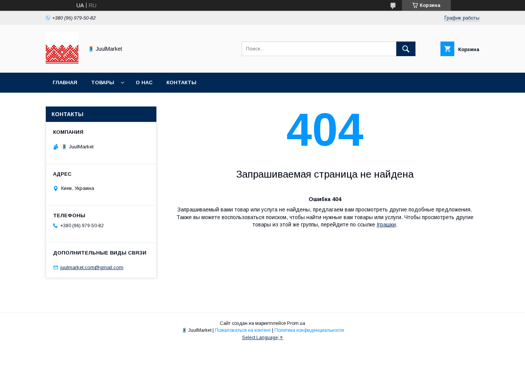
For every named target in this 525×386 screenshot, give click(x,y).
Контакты (181, 82)
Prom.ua (296, 323)
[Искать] (405, 49)
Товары (102, 82)
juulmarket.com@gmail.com (91, 267)
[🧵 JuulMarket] (62, 63)
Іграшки (386, 224)
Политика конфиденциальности (309, 330)
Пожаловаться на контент (243, 330)
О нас (144, 82)
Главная (65, 82)
